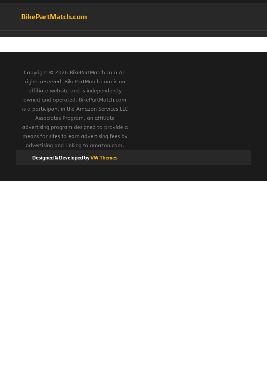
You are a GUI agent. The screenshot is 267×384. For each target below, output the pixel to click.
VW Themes (104, 157)
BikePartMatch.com (54, 16)
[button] (133, 34)
